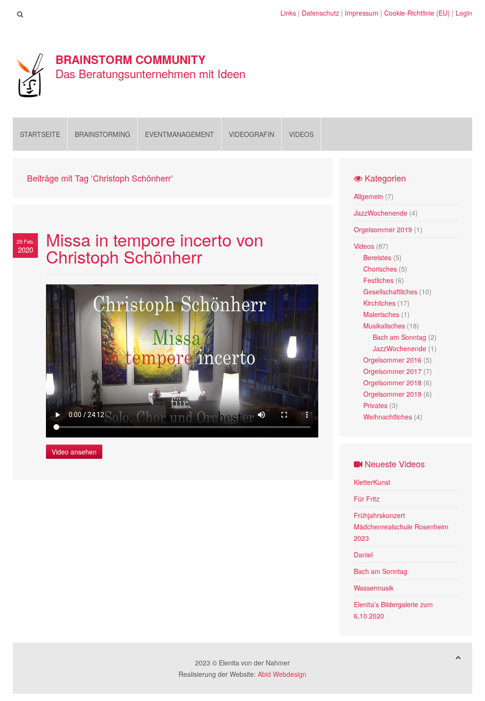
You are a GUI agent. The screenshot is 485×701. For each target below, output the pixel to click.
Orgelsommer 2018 (392, 382)
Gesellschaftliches (390, 291)
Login (464, 13)
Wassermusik (374, 587)
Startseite (40, 134)
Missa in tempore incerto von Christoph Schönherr (154, 247)
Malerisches (381, 314)
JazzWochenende (380, 213)
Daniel (363, 554)
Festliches (378, 280)
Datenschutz (320, 13)
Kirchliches (379, 303)
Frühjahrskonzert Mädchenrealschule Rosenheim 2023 (401, 526)
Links (288, 13)
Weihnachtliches (387, 416)
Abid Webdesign (282, 674)
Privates (375, 405)
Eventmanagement (179, 134)
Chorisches (380, 268)
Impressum (361, 13)
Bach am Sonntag (399, 337)
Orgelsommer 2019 (383, 229)
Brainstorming (102, 134)
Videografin (251, 134)
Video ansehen (74, 451)
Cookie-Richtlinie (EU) (417, 13)
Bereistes (377, 257)
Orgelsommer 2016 (392, 359)
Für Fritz (366, 498)
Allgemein (368, 196)
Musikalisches (384, 325)
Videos (301, 134)
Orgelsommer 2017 (392, 371)
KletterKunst (372, 482)
